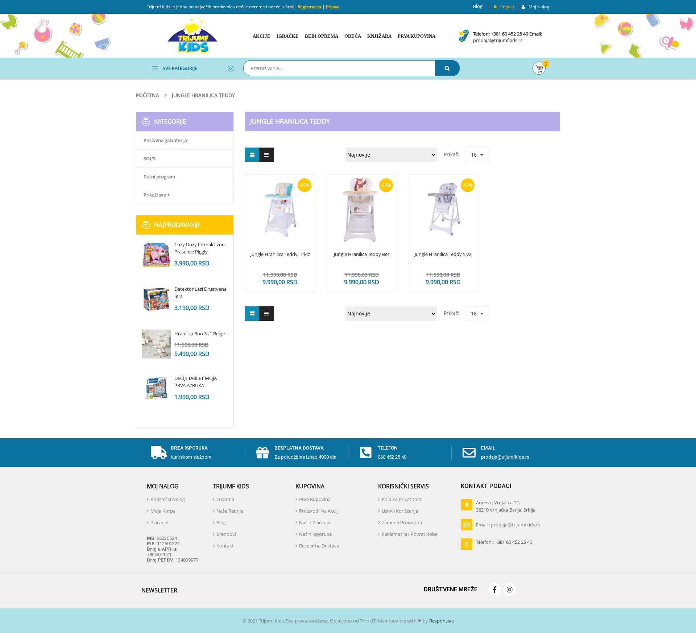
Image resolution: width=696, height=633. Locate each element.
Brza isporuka (189, 448)
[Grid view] (252, 155)
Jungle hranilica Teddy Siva (443, 254)
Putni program (159, 176)
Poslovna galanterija (165, 140)
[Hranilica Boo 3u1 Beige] (156, 344)
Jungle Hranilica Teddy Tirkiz (280, 254)
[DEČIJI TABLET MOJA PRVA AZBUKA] (156, 388)
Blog (477, 6)
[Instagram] (509, 589)
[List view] (266, 155)
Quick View (280, 196)
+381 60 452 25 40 (509, 33)
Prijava (333, 7)
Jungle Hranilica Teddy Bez (362, 254)
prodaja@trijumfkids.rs (497, 40)
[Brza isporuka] (158, 452)
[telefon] (365, 452)
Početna (147, 95)
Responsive (441, 620)
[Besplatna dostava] (262, 452)
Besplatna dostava (299, 448)
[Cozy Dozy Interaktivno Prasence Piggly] (156, 254)
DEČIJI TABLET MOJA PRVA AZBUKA (195, 382)
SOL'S (150, 158)
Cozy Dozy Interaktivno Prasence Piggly (199, 248)
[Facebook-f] (494, 589)
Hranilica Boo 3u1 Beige (199, 333)
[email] (469, 452)
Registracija (309, 7)
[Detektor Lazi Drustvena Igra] (156, 299)
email (488, 448)
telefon (388, 448)
